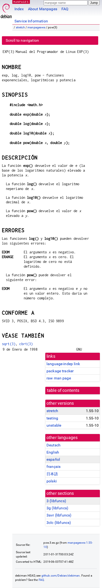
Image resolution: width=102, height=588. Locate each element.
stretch (20, 27)
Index (19, 9)
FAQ (64, 9)
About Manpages (42, 9)
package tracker (60, 371)
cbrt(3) (26, 344)
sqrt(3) (8, 344)
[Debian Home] (6, 9)
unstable (53, 425)
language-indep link (63, 364)
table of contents (63, 390)
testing (52, 418)
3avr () (58, 515)
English (52, 452)
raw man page (58, 378)
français (53, 466)
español (53, 459)
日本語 (52, 474)
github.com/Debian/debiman (61, 575)
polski (51, 481)
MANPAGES (21, 1)
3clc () (58, 522)
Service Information (31, 21)
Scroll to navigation (22, 40)
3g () (57, 508)
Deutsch (53, 445)
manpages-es (36, 27)
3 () (56, 501)
